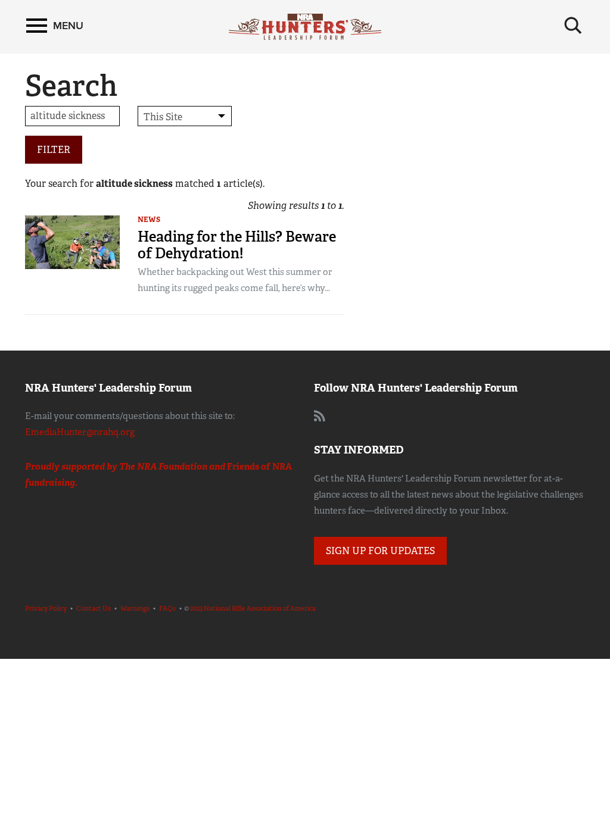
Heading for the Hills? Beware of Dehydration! (237, 244)
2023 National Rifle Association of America (253, 608)
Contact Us (93, 608)
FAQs (167, 608)
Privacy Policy (46, 608)
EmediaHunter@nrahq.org (80, 432)
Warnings (135, 608)
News (149, 219)
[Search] (573, 25)
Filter (53, 149)
